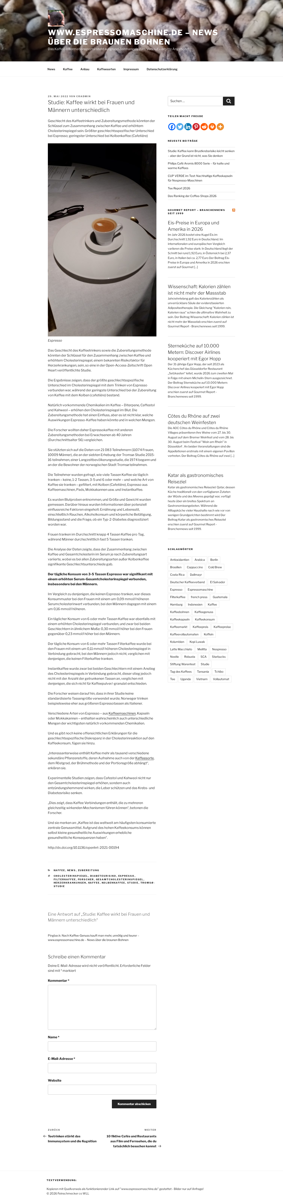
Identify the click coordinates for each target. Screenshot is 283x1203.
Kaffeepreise (222, 627)
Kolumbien (177, 641)
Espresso (126, 875)
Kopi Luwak (197, 641)
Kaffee (68, 69)
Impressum (131, 69)
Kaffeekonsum (205, 619)
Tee (172, 679)
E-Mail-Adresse (61, 1059)
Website (54, 1080)
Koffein (208, 634)
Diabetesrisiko (103, 875)
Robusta (189, 656)
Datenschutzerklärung (162, 69)
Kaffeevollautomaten (184, 634)
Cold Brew (215, 567)
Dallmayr (196, 574)
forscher (86, 879)
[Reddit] (204, 126)
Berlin (214, 559)
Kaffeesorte (144, 758)
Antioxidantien (179, 559)
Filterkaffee (65, 879)
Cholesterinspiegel (71, 875)
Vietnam (202, 679)
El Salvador (217, 582)
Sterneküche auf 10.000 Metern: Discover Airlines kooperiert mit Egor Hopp (194, 352)
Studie (133, 882)
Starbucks (219, 656)
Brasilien (175, 567)
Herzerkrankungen (70, 882)
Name (53, 1037)
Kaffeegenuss (204, 612)
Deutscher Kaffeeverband (187, 582)
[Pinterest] (196, 126)
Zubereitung (88, 870)
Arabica (200, 559)
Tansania (203, 671)
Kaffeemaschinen (122, 713)
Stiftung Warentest (182, 664)
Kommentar (58, 981)
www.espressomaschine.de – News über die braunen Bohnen (133, 37)
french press (199, 597)
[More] (220, 126)
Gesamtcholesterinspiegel (120, 879)
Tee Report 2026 (179, 188)
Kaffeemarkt (178, 627)
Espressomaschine (200, 589)
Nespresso (219, 649)
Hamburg (176, 604)
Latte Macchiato (181, 649)
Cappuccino (195, 567)
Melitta (202, 649)
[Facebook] (171, 126)
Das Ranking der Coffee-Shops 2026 (192, 196)
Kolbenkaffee (113, 882)
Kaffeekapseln (180, 619)
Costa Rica (177, 574)
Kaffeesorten (106, 69)
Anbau (84, 69)
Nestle (174, 656)
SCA (204, 656)
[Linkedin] (188, 126)
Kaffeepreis (200, 627)
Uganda (185, 679)
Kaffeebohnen (179, 612)
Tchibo (218, 671)
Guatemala (220, 597)
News (51, 69)
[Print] (212, 126)
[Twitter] (180, 126)
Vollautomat (221, 679)
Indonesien (195, 604)
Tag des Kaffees (181, 671)
